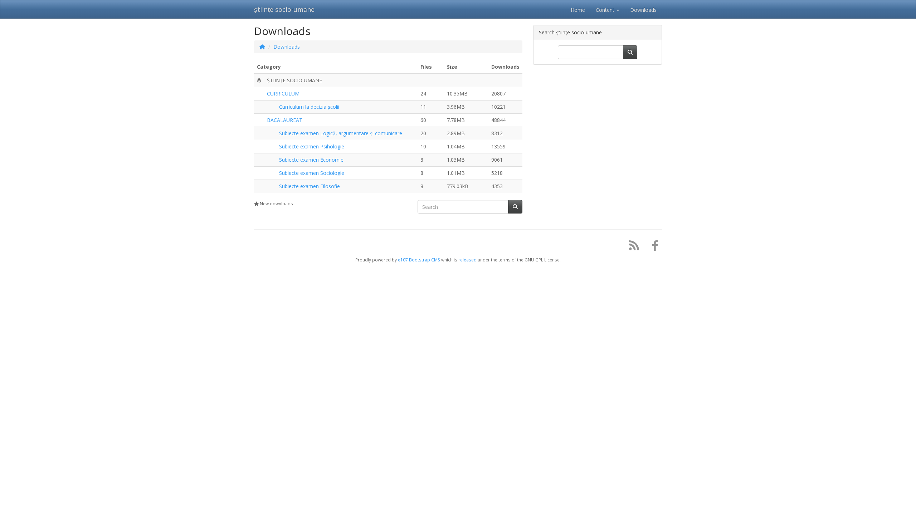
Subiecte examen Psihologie (311, 146)
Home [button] (578, 9)
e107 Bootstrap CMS (419, 260)
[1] (515, 207)
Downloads (286, 46)
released (467, 260)
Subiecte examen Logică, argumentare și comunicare (340, 133)
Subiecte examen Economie (311, 159)
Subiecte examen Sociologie (311, 173)
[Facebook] (652, 247)
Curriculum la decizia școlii (309, 106)
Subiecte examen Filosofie (309, 186)
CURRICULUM (283, 93)
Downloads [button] (643, 9)
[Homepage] (262, 46)
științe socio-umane (284, 9)
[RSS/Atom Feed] (631, 247)
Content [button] (606, 9)
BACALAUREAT (284, 120)
